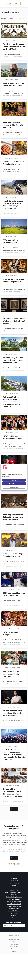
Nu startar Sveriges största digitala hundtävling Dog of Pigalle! (14, 320)
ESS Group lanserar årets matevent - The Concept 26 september (13, 124)
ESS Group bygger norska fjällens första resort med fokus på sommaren (13, 516)
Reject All (14, 480)
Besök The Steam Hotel (14, 904)
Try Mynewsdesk (14, 944)
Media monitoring (14, 939)
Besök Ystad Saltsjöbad (14, 899)
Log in (14, 951)
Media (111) (13, 18)
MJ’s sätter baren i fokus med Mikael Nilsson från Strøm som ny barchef (12, 713)
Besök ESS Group (14, 908)
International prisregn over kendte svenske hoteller (13, 84)
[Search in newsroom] (26, 3)
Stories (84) (4, 18)
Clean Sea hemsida (14, 918)
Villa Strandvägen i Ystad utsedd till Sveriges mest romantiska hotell (13, 360)
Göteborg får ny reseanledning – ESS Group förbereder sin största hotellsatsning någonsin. (13, 792)
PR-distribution (14, 942)
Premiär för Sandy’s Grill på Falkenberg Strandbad (14, 163)
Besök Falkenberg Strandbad (14, 897)
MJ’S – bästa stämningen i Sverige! (13, 633)
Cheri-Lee (14, 913)
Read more (14, 858)
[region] (14, 477)
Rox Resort (14, 915)
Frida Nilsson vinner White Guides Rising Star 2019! (13, 280)
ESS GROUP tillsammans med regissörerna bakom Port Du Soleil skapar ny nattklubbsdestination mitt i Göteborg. (14, 755)
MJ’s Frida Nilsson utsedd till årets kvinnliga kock (13, 437)
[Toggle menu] (2, 3)
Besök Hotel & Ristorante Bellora (14, 892)
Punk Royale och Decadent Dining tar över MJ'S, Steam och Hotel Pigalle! (14, 46)
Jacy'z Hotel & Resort (14, 911)
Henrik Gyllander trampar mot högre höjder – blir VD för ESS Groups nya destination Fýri (13, 204)
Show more (14, 809)
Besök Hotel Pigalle (14, 890)
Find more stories (14, 949)
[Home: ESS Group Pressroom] (13, 3)
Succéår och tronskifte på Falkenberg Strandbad (13, 555)
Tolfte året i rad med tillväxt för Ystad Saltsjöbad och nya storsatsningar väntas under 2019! (11, 402)
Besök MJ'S (14, 894)
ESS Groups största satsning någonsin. (10, 241)
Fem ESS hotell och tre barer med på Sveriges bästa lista (11, 673)
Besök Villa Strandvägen (14, 901)
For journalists (14, 946)
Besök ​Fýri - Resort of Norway (14, 906)
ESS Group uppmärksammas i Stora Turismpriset (14, 594)
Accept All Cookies (14, 483)
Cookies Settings (14, 487)
